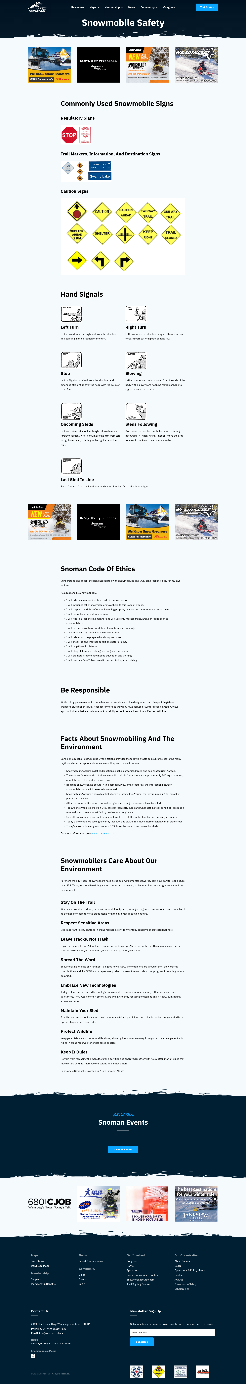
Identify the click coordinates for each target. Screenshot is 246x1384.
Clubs (82, 1274)
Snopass (36, 1279)
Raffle (130, 1265)
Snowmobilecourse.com (140, 1279)
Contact (179, 1275)
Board (178, 1265)
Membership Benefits (43, 1283)
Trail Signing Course (138, 1284)
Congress (132, 1261)
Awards (179, 1279)
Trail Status (37, 1261)
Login (82, 1283)
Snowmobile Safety (186, 1284)
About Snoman (183, 1261)
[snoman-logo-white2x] (37, 3)
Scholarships (182, 1288)
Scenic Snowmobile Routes (142, 1275)
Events (83, 1279)
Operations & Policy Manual (190, 1270)
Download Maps (40, 1265)
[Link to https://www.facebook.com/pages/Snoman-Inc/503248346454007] (72, 1356)
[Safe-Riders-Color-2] (202, 1366)
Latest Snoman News (91, 1261)
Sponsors (132, 1270)
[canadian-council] (136, 1366)
